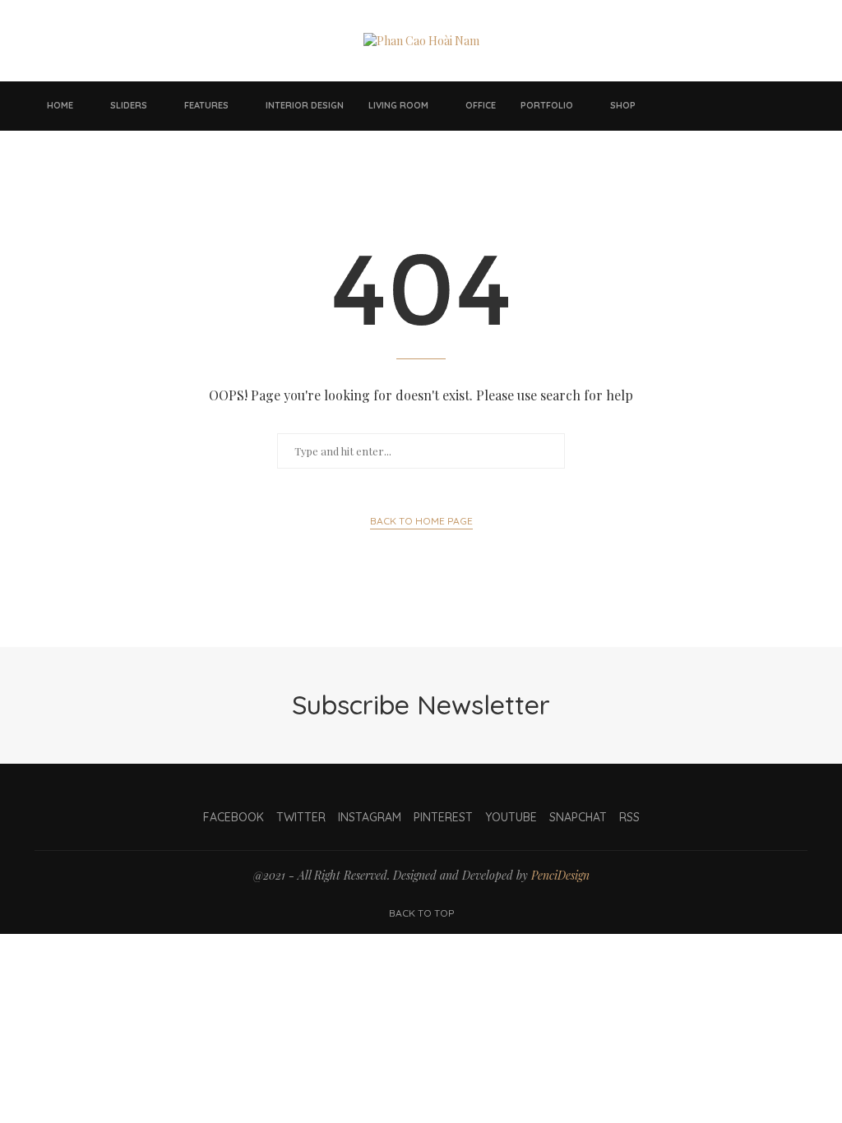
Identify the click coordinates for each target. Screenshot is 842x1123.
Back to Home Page (421, 521)
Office (480, 105)
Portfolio (546, 105)
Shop (623, 105)
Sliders (128, 105)
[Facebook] (677, 106)
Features (206, 105)
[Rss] (776, 106)
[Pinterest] (727, 106)
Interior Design (305, 105)
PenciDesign (560, 875)
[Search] (799, 106)
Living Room (398, 105)
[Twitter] (694, 106)
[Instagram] (710, 106)
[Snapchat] (760, 106)
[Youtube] (743, 106)
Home (60, 105)
